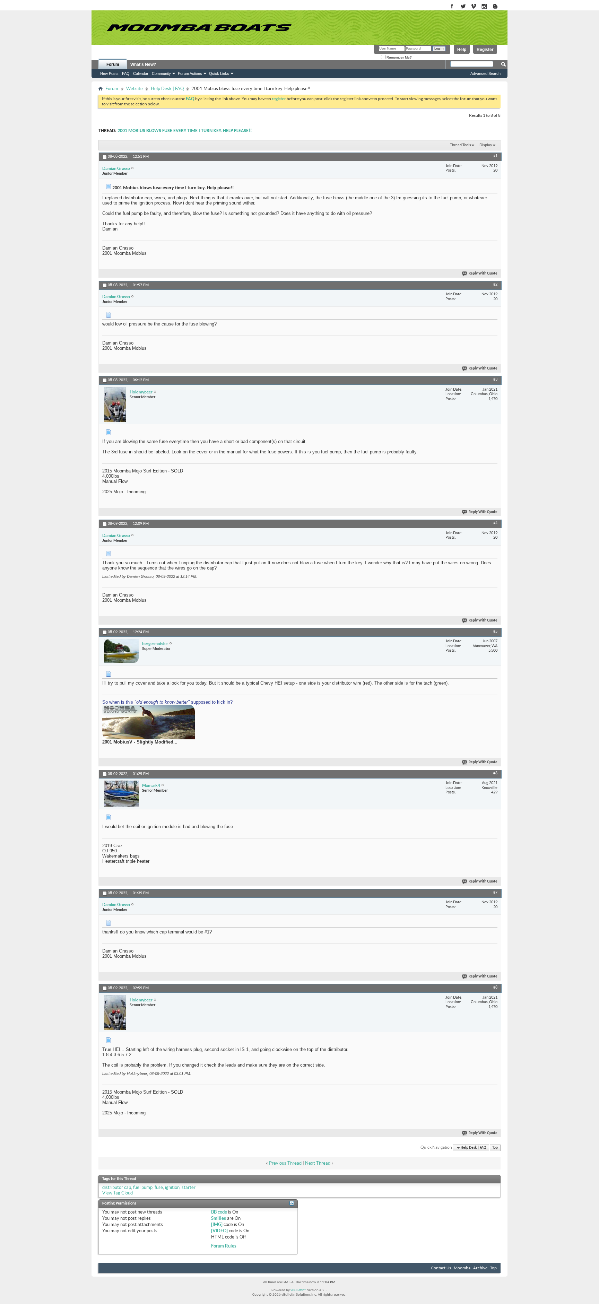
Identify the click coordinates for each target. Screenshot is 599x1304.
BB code (219, 1212)
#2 (495, 284)
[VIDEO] (219, 1230)
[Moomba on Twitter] (463, 7)
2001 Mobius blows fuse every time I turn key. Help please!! (185, 130)
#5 (495, 631)
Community (161, 73)
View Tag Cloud (117, 1193)
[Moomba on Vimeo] (473, 7)
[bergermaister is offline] (121, 651)
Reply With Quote (483, 274)
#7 (495, 892)
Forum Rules (223, 1246)
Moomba (462, 1268)
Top (495, 1148)
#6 (495, 773)
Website (134, 88)
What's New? (143, 64)
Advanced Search (485, 73)
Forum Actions (190, 73)
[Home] (199, 27)
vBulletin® (298, 1290)
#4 (495, 523)
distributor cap (116, 1187)
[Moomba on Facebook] (452, 7)
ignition (172, 1187)
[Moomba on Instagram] (484, 7)
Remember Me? (398, 57)
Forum (112, 64)
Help (461, 49)
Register (485, 49)
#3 (495, 379)
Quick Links (219, 73)
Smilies (218, 1218)
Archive (480, 1268)
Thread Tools (460, 145)
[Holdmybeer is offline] (115, 404)
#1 (495, 156)
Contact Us (441, 1268)
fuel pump (143, 1187)
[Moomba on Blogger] (498, 7)
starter (189, 1187)
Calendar (140, 73)
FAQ (126, 73)
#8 (495, 987)
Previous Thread (285, 1163)
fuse (159, 1187)
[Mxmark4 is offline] (121, 794)
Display (485, 145)
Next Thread (317, 1163)
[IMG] (217, 1224)
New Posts (109, 73)
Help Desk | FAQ (167, 88)
